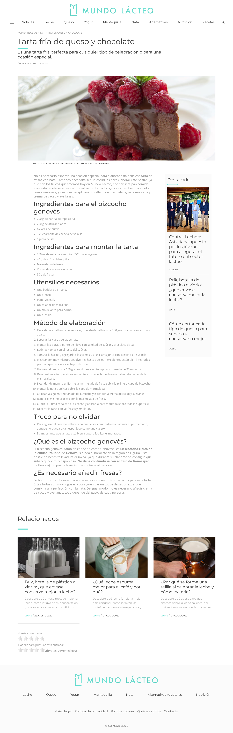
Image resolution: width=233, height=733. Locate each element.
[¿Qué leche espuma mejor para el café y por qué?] (116, 557)
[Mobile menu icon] (12, 22)
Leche (172, 309)
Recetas (32, 32)
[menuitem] (28, 22)
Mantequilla (102, 695)
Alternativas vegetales (165, 695)
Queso (172, 348)
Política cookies (123, 711)
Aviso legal (63, 711)
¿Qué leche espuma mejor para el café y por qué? (117, 586)
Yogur (74, 695)
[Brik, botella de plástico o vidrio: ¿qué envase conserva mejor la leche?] (48, 557)
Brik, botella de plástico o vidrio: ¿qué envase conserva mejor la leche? (187, 289)
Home (21, 32)
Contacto (171, 711)
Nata (130, 695)
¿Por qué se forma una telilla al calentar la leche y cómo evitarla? (187, 586)
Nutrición (203, 695)
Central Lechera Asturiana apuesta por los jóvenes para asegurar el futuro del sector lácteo (187, 249)
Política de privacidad (91, 711)
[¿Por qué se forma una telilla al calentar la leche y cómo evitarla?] (184, 557)
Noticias (173, 269)
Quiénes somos (149, 711)
